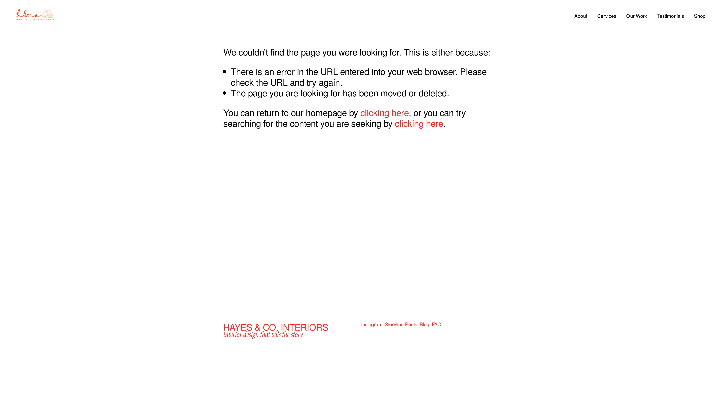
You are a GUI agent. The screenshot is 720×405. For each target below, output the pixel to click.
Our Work (636, 15)
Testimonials (670, 15)
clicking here (384, 112)
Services (606, 15)
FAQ (436, 324)
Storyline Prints (401, 324)
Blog (424, 324)
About (580, 15)
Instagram (371, 324)
